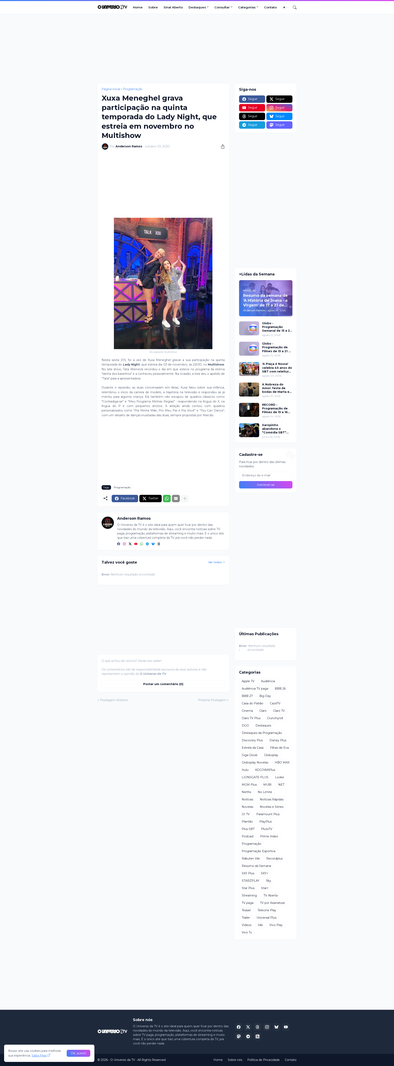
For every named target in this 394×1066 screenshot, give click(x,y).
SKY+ (264, 873)
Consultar (222, 7)
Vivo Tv (247, 932)
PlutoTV (266, 829)
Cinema (247, 711)
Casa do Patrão (252, 703)
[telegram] (147, 544)
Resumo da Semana (256, 866)
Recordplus (274, 858)
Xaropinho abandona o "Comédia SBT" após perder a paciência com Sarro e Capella (274, 428)
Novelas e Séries (271, 807)
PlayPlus (265, 821)
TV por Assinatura (272, 903)
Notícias (247, 799)
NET (281, 784)
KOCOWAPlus (265, 770)
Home (138, 7)
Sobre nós (235, 1060)
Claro (263, 711)
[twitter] (130, 544)
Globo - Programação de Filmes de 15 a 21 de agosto (277, 347)
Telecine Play (267, 910)
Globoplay (271, 755)
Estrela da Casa (252, 748)
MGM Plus (249, 784)
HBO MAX (282, 762)
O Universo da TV (122, 1060)
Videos (246, 925)
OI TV (246, 814)
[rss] (257, 1036)
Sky (268, 881)
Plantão (247, 821)
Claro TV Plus (251, 718)
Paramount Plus (267, 814)
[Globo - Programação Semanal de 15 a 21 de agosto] (249, 328)
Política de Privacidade (263, 1060)
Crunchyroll (275, 718)
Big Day (265, 696)
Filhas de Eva (279, 748)
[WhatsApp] (167, 498)
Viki (260, 925)
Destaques (197, 7)
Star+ (265, 888)
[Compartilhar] (221, 146)
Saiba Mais (39, 1055)
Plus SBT (248, 829)
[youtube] (135, 544)
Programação (132, 89)
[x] (248, 1027)
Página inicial (111, 89)
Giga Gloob (250, 755)
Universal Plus (266, 917)
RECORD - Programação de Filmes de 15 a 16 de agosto (275, 408)
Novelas (247, 807)
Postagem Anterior (114, 700)
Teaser (246, 910)
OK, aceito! (78, 1053)
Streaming (249, 895)
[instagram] (124, 544)
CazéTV (275, 703)
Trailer (246, 917)
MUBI (267, 784)
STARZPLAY (250, 881)
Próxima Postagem (212, 700)
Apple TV (248, 681)
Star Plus (248, 888)
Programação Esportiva (258, 851)
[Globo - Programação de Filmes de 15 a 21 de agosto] (249, 349)
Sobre (153, 7)
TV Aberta (270, 895)
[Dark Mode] (285, 7)
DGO (245, 725)
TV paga (247, 903)
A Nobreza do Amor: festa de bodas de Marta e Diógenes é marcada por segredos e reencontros (275, 388)
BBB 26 (280, 688)
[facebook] (118, 544)
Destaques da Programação (262, 733)
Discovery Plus (252, 740)
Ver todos (215, 562)
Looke (279, 777)
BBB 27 (247, 696)
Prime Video (269, 836)
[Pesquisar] (293, 7)
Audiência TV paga (255, 688)
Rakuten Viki (251, 858)
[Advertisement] (197, 48)
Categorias (246, 7)
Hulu (245, 770)
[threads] (158, 544)
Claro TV (279, 711)
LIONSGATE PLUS (255, 777)
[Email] (176, 498)
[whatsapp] (141, 544)
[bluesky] (153, 544)
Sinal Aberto (173, 7)
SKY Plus (248, 873)
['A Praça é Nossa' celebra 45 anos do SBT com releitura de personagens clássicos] (249, 369)
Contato (270, 7)
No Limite (265, 792)
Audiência (268, 681)
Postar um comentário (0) (163, 684)
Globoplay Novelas (255, 762)
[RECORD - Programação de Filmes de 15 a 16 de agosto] (249, 410)
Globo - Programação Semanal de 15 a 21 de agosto (276, 327)
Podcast (248, 836)
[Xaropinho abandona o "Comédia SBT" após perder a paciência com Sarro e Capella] (249, 430)
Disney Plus (277, 740)
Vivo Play (276, 925)
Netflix (246, 792)
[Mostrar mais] (185, 498)
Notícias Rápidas (271, 799)
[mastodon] (238, 1036)
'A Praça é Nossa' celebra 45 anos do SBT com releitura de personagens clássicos (277, 367)
